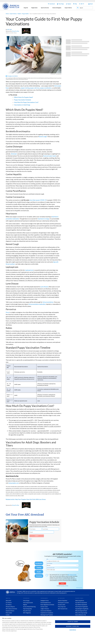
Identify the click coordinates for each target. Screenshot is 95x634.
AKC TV (82, 3)
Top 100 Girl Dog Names (81, 602)
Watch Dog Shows (79, 600)
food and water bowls (49, 156)
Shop (76, 3)
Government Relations (46, 610)
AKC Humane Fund (62, 608)
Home (7, 13)
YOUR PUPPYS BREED (49, 563)
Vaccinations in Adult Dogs (22, 105)
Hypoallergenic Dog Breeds (81, 608)
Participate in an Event (63, 602)
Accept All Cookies (73, 621)
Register (69, 3)
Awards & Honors (10, 610)
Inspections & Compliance (47, 612)
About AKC (8, 600)
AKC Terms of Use (72, 574)
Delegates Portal (45, 600)
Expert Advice (13, 13)
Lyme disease (44, 286)
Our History (9, 604)
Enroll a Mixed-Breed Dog (29, 606)
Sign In (91, 3)
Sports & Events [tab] (45, 7)
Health (19, 13)
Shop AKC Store (27, 610)
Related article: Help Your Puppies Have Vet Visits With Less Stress (26, 499)
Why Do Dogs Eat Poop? (81, 610)
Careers (8, 614)
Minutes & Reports (10, 606)
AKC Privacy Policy (79, 587)
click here (66, 585)
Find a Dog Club (62, 606)
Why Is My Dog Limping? (81, 612)
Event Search (52, 3)
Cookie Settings (72, 629)
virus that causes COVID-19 (37, 200)
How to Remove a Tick (80, 614)
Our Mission (9, 602)
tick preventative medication (37, 304)
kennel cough (43, 136)
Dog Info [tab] (26, 7)
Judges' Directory (45, 608)
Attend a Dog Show (62, 600)
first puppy (9, 76)
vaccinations (15, 76)
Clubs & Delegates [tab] (56, 7)
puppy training (25, 88)
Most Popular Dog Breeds (81, 606)
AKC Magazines (27, 612)
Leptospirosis (29, 270)
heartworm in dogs (43, 219)
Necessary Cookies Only (72, 626)
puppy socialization (46, 88)
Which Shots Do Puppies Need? (23, 97)
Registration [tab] (34, 7)
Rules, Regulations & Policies (47, 604)
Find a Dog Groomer (28, 602)
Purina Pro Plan (15, 31)
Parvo (7, 312)
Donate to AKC (61, 604)
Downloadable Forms (46, 602)
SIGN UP (62, 583)
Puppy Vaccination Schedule (22, 100)
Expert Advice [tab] (68, 7)
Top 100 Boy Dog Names (81, 604)
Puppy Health (25, 13)
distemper (14, 154)
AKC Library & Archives (11, 608)
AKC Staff (9, 29)
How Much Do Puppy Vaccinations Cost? (26, 102)
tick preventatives (48, 302)
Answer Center (44, 606)
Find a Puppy (61, 3)
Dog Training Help (27, 608)
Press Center (9, 612)
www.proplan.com (13, 483)
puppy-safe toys (35, 88)
